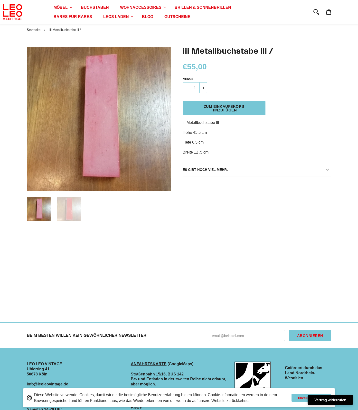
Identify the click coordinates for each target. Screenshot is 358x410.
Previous (29, 119)
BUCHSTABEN (95, 7)
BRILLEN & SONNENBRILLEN (203, 7)
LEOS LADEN (116, 17)
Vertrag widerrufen (330, 400)
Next (165, 119)
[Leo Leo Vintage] (12, 12)
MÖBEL (61, 7)
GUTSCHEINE (177, 17)
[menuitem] (62, 7)
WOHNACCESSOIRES (140, 7)
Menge (188, 79)
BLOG (147, 17)
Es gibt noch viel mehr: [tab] (205, 170)
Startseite (33, 30)
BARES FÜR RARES (73, 17)
